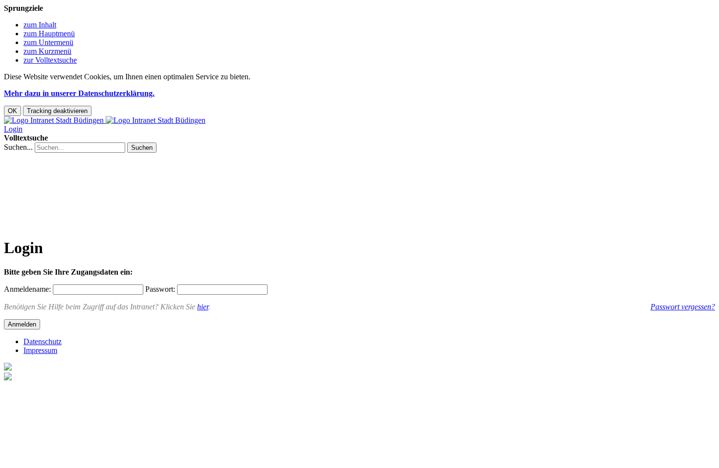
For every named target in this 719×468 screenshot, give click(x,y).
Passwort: (160, 289)
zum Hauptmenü (49, 33)
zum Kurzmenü (47, 51)
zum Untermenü (48, 42)
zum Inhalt (39, 25)
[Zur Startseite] (104, 120)
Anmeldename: (27, 289)
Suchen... (18, 147)
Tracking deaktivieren (57, 111)
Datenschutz (42, 341)
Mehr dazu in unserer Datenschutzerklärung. (79, 93)
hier (202, 307)
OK (12, 111)
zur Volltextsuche (50, 60)
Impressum (40, 350)
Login (13, 129)
